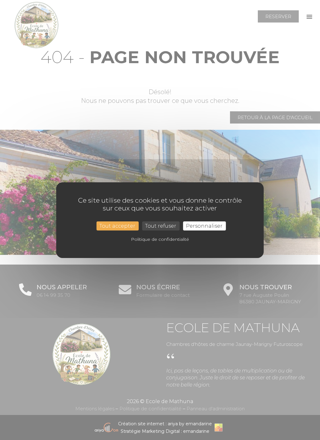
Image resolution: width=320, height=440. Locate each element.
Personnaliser (204, 226)
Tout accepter (117, 226)
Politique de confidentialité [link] (160, 239)
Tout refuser (160, 226)
